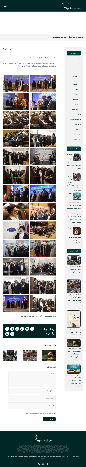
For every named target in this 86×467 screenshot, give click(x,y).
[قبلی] (4, 355)
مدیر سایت (48, 316)
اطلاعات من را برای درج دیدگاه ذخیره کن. (40, 413)
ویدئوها (76, 139)
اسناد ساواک (75, 75)
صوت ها (76, 134)
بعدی (6, 49)
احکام (75, 69)
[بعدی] (54, 355)
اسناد (76, 64)
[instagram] (47, 464)
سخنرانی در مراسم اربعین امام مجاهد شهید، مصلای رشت (10, 355)
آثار (78, 59)
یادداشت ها (75, 109)
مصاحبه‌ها (75, 99)
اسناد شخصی (75, 82)
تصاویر (29, 316)
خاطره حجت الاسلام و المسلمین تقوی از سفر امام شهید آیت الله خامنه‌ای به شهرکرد (49, 355)
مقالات (76, 104)
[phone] (39, 464)
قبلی (11, 49)
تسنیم (43, 459)
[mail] (43, 464)
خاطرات (76, 94)
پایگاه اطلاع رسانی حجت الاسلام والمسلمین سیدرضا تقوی (35, 456)
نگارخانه (23, 316)
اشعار (76, 89)
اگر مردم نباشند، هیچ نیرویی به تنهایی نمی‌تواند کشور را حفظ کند (30, 355)
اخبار (33, 316)
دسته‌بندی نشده (74, 119)
